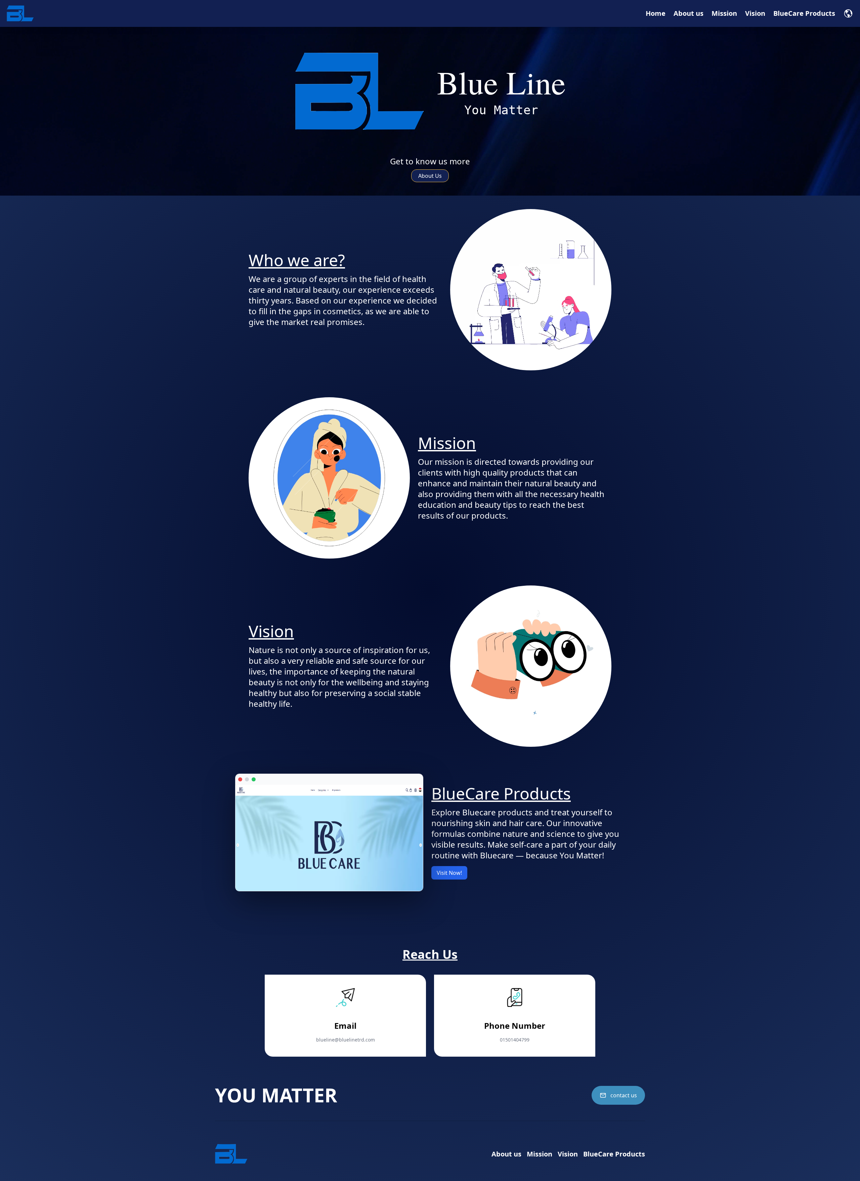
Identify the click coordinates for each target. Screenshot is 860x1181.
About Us (430, 175)
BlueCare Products (804, 13)
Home (655, 13)
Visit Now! (449, 873)
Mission (724, 13)
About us (688, 13)
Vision (755, 13)
